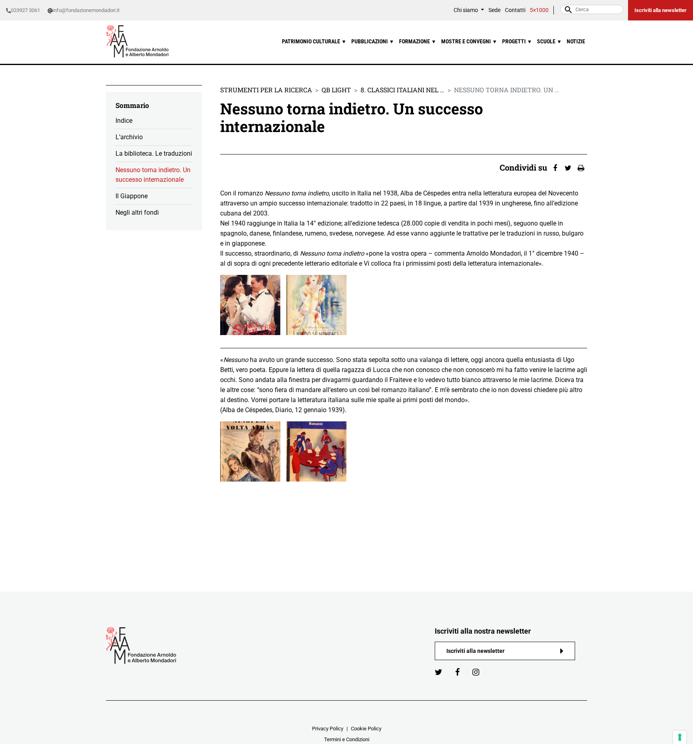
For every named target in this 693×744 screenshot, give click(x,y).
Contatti (515, 10)
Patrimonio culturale (314, 41)
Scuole (549, 41)
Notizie (576, 41)
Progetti (517, 41)
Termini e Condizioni (346, 739)
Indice (124, 120)
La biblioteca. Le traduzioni (154, 153)
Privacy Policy (327, 729)
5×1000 (539, 10)
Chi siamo (466, 10)
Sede (494, 10)
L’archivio (129, 137)
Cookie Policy (366, 729)
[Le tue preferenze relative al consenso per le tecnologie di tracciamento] (680, 737)
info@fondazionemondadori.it (86, 10)
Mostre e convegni (469, 41)
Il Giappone (132, 196)
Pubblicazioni (372, 41)
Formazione (417, 41)
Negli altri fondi (137, 212)
